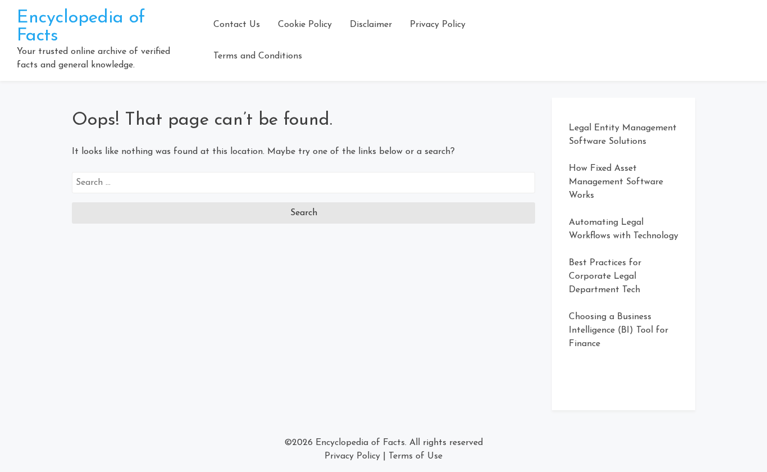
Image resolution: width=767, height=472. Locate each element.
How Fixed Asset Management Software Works (616, 182)
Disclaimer (371, 24)
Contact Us (236, 24)
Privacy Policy (437, 24)
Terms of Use (415, 456)
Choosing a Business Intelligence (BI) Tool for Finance (618, 330)
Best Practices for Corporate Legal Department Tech (605, 276)
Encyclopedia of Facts (360, 442)
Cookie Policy (305, 24)
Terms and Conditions (257, 56)
